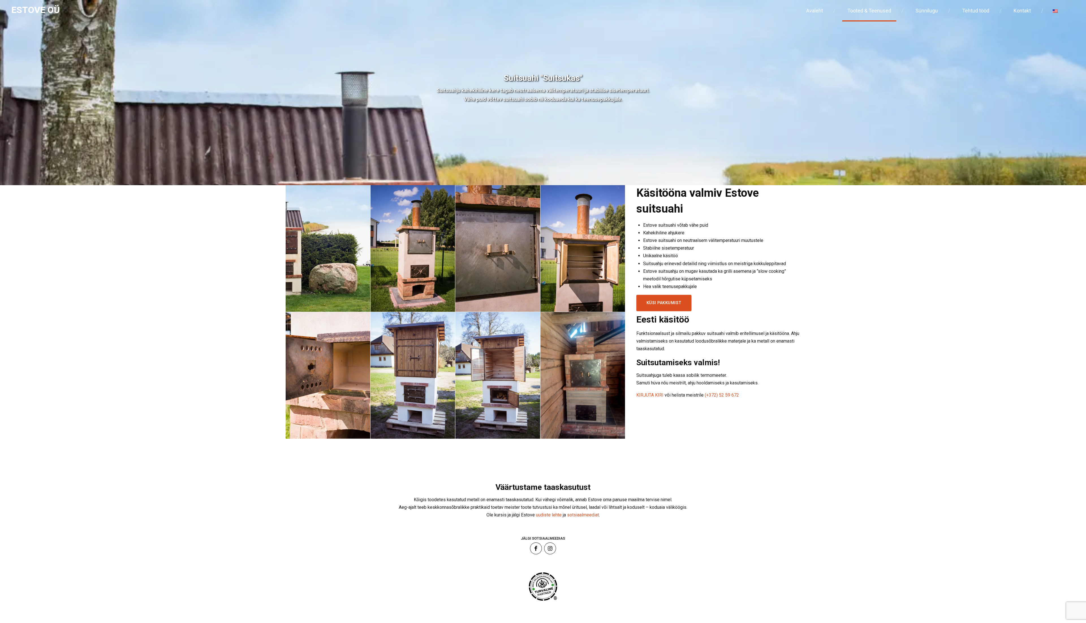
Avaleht (814, 11)
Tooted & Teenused (869, 11)
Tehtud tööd (975, 11)
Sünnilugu (926, 11)
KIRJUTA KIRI (650, 395)
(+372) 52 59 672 (722, 395)
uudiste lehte (549, 515)
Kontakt (1022, 11)
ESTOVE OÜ (35, 10)
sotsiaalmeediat (583, 515)
